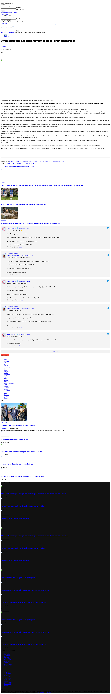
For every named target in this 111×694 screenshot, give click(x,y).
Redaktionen (4, 46)
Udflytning (7, 387)
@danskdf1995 (22, 228)
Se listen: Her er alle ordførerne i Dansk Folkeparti (17, 464)
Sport (5, 384)
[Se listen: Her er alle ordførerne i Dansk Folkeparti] (5, 461)
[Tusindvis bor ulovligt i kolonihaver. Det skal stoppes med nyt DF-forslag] (5, 587)
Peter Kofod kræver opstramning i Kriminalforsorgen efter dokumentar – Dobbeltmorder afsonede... (34, 494)
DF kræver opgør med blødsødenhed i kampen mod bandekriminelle (23, 204)
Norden (6, 376)
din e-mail (18, 18)
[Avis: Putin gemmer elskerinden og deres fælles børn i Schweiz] (5, 448)
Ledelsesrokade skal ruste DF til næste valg (15, 518)
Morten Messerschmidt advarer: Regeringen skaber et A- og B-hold (23, 506)
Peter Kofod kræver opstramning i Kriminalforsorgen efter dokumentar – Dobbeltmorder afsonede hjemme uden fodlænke (42, 185)
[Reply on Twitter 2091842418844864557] (7, 247)
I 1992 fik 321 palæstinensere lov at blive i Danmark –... (19, 425)
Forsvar (6, 365)
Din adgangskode (20, 9)
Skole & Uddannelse (9, 383)
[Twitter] (20, 54)
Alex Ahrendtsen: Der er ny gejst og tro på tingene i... (18, 578)
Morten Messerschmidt (13, 255)
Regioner (6, 380)
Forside (2, 32)
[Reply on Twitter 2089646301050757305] (7, 346)
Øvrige (5, 396)
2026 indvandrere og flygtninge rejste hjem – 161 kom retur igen (22, 476)
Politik (6, 32)
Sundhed (6, 386)
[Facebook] (14, 54)
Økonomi (6, 395)
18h (32, 255)
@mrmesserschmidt (26, 255)
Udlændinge (7, 390)
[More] (37, 54)
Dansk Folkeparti (11, 228)
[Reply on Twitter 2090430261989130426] (7, 300)
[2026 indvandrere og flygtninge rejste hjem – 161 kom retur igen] (5, 473)
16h (28, 228)
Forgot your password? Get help (9, 12)
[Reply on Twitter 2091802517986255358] (7, 274)
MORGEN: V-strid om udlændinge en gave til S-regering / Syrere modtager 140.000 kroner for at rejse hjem (36, 161)
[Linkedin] (26, 54)
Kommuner (7, 367)
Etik (5, 362)
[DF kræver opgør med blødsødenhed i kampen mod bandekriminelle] (9, 199)
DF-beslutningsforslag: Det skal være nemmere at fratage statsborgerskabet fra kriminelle (30, 223)
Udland (6, 389)
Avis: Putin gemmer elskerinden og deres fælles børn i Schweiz (21, 452)
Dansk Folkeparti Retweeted (12, 253)
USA (5, 392)
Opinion (6, 377)
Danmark (6, 361)
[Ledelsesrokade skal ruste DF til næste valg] (5, 515)
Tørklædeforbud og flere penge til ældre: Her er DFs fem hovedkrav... (24, 602)
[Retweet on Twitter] (5, 253)
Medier (6, 373)
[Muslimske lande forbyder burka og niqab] (5, 436)
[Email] (31, 54)
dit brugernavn (19, 7)
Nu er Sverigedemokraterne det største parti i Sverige (20, 163)
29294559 (19, 692)
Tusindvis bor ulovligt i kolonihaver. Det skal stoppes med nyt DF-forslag (25, 590)
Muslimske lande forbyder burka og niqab (15, 439)
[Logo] (6, 29)
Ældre (5, 393)
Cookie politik (4, 14)
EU (1, 201)
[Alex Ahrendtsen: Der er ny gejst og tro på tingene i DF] (5, 574)
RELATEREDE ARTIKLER (9, 166)
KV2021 (6, 371)
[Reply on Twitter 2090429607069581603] (7, 327)
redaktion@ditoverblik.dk (44, 692)
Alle (5, 358)
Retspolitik (11, 32)
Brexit (5, 359)
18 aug (28, 334)
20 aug (28, 281)
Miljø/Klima (7, 374)
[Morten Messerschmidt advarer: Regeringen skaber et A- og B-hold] (5, 503)
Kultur (5, 368)
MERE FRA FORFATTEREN (25, 166)
